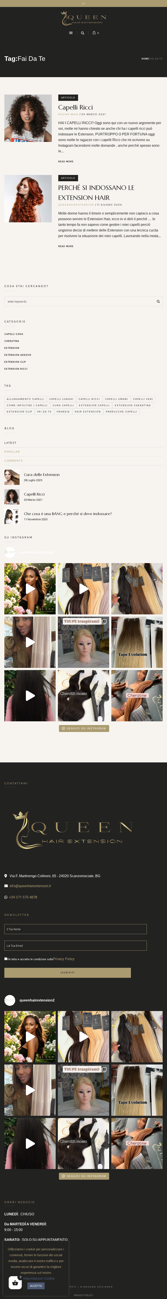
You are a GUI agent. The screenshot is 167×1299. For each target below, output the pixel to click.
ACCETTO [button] (36, 1285)
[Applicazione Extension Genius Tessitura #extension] (30, 695)
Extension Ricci (16, 369)
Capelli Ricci (75, 107)
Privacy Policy (64, 959)
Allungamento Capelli (25, 399)
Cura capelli (63, 405)
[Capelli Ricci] (28, 118)
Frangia (63, 411)
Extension (11, 348)
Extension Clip (15, 362)
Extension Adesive (17, 355)
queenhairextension (76, 204)
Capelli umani (116, 399)
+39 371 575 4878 (23, 897)
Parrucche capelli (121, 411)
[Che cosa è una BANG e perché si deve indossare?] (12, 516)
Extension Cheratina (133, 405)
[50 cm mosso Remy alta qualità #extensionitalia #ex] (83, 695)
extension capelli (94, 405)
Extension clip (19, 411)
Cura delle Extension (42, 474)
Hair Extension (88, 411)
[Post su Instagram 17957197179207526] (30, 588)
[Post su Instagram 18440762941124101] (83, 588)
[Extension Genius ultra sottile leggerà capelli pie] (30, 642)
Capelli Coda (13, 334)
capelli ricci (89, 399)
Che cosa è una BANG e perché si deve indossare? (68, 513)
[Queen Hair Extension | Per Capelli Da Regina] (83, 18)
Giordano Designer (96, 1287)
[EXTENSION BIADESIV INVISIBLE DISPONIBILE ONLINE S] (137, 642)
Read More (65, 161)
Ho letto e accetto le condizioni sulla (41, 959)
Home (145, 58)
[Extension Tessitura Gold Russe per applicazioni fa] (137, 588)
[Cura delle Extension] (12, 476)
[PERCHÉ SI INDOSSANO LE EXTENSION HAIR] (28, 198)
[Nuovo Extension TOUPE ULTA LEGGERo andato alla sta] (83, 642)
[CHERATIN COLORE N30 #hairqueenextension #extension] (137, 695)
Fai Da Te (44, 411)
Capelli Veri (143, 399)
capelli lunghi (61, 399)
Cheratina (11, 341)
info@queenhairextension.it (30, 886)
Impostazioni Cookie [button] (39, 1278)
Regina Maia (68, 114)
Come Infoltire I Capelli (27, 405)
